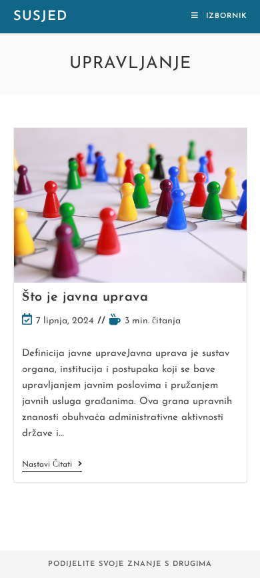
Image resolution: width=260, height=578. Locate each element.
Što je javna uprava (85, 297)
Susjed (40, 16)
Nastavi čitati (52, 465)
